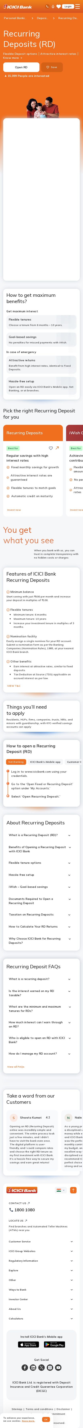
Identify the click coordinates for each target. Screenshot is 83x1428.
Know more (11, 58)
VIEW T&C (13, 685)
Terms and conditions (39, 1409)
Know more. (28, 1421)
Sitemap (17, 1409)
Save (54, 67)
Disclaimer (63, 1409)
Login (68, 6)
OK (46, 1419)
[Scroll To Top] (73, 1190)
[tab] (16, 762)
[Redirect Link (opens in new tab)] (57, 448)
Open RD (21, 67)
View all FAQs (15, 1066)
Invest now (14, 509)
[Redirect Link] (57, 447)
